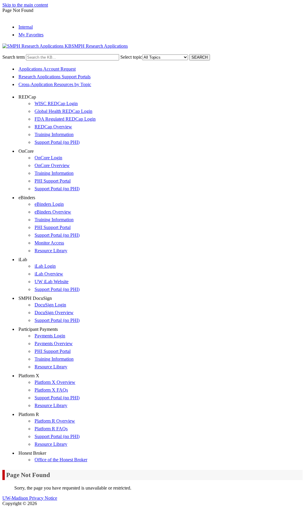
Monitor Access (49, 242)
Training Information (54, 134)
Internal (25, 26)
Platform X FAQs (51, 389)
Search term (13, 57)
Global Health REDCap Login (63, 111)
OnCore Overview (52, 165)
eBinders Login (49, 204)
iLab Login (45, 266)
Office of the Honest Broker (61, 459)
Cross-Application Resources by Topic (54, 84)
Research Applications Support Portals (54, 76)
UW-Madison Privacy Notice (29, 498)
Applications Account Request (47, 68)
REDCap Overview (53, 126)
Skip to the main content (25, 4)
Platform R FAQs (51, 428)
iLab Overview (49, 273)
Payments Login (50, 335)
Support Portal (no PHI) (57, 142)
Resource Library (51, 250)
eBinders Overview (53, 211)
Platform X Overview (55, 382)
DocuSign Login (50, 304)
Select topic (131, 57)
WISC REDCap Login (56, 103)
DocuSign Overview (54, 312)
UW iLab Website (52, 281)
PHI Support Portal (53, 180)
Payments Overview (54, 343)
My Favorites (30, 34)
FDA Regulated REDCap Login (65, 118)
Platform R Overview (55, 420)
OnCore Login (48, 157)
